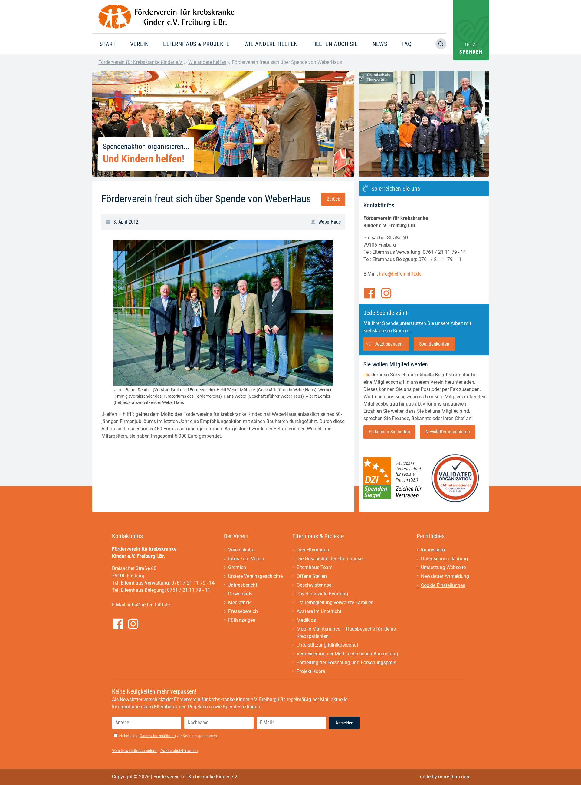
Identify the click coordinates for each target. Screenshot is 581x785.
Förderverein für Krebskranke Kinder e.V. (140, 62)
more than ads (453, 777)
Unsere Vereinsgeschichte (255, 576)
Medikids (306, 620)
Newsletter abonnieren (447, 432)
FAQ (407, 44)
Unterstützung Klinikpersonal (327, 645)
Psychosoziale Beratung (322, 594)
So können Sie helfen (389, 432)
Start (108, 44)
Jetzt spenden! (389, 344)
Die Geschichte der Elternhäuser (330, 558)
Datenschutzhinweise (179, 750)
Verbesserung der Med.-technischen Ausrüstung (347, 654)
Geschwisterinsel (315, 585)
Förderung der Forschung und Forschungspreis (346, 662)
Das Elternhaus (313, 550)
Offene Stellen (312, 576)
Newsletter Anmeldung (445, 576)
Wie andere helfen (271, 44)
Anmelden (344, 723)
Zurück (333, 199)
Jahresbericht (242, 585)
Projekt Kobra (311, 671)
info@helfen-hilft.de (400, 274)
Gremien (237, 567)
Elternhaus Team (315, 567)
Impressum (433, 550)
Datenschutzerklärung (444, 558)
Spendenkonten (434, 344)
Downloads (240, 594)
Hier (367, 375)
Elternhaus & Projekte (196, 44)
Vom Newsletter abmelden (134, 750)
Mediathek (239, 602)
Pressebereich (243, 611)
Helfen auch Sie (335, 44)
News (380, 44)
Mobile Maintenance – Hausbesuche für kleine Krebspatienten (346, 632)
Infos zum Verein (246, 558)
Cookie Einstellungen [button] (443, 585)
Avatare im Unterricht (319, 611)
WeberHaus (329, 222)
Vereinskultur (242, 550)
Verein (139, 44)
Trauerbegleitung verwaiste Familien (335, 602)
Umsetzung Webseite (443, 567)
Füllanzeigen (241, 620)
